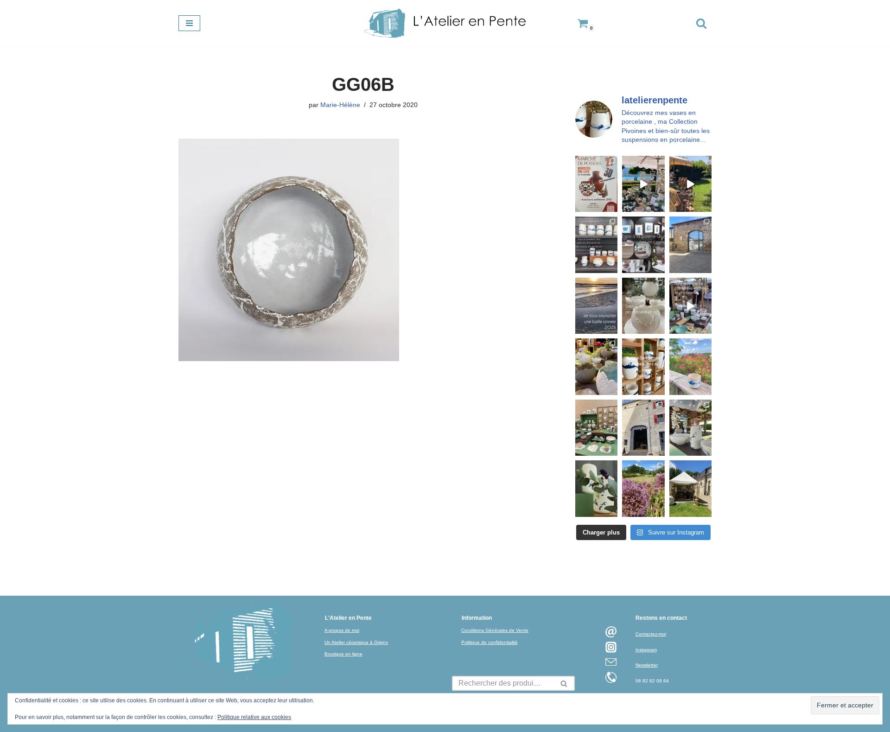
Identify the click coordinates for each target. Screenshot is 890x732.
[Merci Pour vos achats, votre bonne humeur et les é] (596, 366)
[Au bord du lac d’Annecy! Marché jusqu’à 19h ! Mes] (643, 184)
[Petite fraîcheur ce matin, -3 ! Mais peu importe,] (690, 306)
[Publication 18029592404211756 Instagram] (643, 366)
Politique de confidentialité (489, 642)
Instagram (646, 649)
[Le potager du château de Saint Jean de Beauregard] (643, 488)
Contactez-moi (651, 634)
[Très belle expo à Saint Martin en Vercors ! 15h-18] (643, 428)
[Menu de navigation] (189, 23)
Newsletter (647, 665)
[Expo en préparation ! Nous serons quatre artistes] (690, 244)
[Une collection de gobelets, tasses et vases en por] (596, 244)
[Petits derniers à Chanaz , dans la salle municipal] (596, 428)
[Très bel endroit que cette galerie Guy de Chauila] (643, 244)
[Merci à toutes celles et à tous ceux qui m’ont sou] (596, 306)
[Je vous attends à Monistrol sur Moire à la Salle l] (596, 184)
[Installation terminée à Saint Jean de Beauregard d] (690, 488)
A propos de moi (341, 630)
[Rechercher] (701, 23)
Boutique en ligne (343, 653)
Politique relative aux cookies (254, 717)
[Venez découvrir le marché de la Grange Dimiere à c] (690, 428)
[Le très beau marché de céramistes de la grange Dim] (690, 184)
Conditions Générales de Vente (494, 630)
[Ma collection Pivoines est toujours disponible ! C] (643, 306)
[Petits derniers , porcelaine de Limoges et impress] (690, 366)
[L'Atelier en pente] (445, 23)
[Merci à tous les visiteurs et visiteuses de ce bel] (596, 488)
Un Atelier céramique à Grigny (356, 642)
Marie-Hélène (340, 104)
